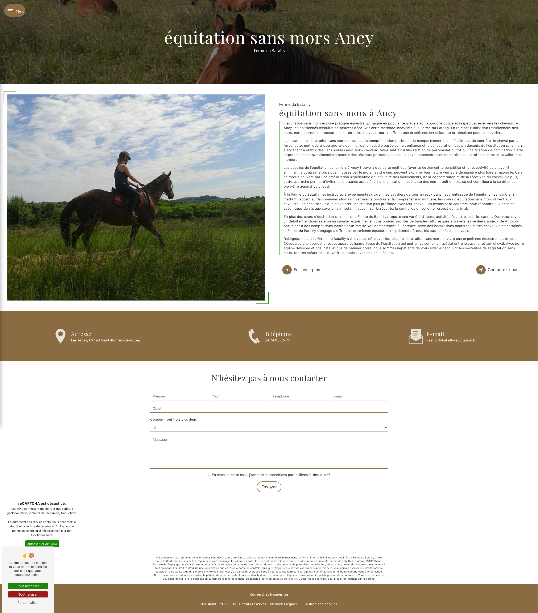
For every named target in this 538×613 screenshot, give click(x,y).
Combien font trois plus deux (173, 419)
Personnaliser (28, 602)
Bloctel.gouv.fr (289, 578)
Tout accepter (28, 586)
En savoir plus (307, 269)
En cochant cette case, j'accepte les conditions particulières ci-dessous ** (271, 475)
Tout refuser (28, 594)
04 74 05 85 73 (277, 340)
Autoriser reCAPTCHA (42, 544)
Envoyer (269, 486)
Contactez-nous (503, 269)
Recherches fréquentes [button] (269, 594)
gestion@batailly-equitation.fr (451, 340)
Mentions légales (284, 604)
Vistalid (210, 604)
